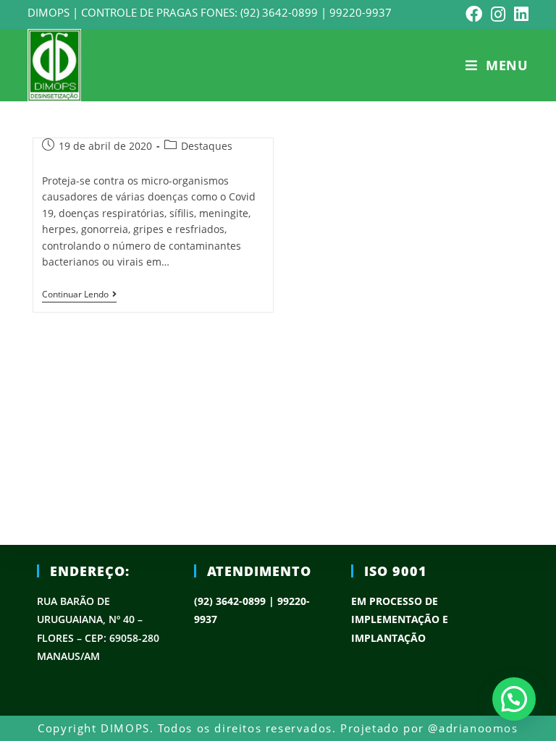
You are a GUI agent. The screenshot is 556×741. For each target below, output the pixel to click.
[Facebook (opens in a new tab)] (473, 14)
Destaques (206, 146)
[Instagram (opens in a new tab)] (498, 14)
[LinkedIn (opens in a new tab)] (519, 14)
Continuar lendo (75, 294)
